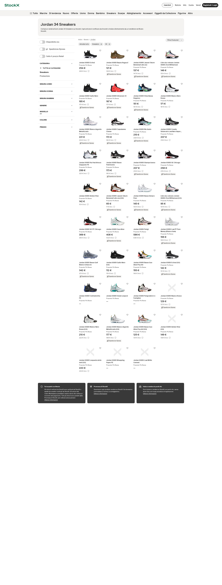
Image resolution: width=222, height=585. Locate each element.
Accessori (148, 13)
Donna (91, 13)
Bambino (100, 13)
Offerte (74, 13)
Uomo (83, 13)
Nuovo (66, 13)
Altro (190, 13)
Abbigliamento (134, 13)
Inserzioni (167, 5)
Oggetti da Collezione (165, 13)
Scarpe (121, 13)
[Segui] (100, 50)
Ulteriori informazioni (63, 400)
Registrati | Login (210, 5)
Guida (191, 5)
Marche (43, 13)
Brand (86, 40)
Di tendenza (55, 13)
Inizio (80, 40)
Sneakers (111, 13)
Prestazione (45, 76)
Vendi (198, 5)
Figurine (182, 13)
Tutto (35, 13)
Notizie (178, 5)
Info (185, 6)
